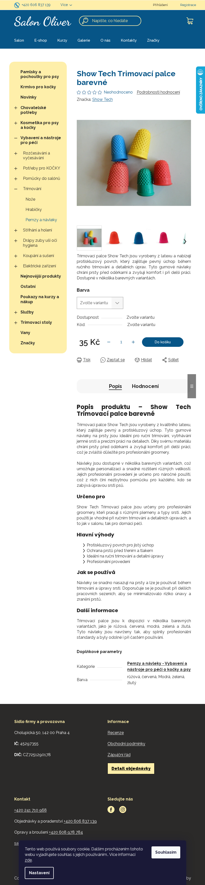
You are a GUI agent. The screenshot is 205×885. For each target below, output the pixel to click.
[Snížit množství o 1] (108, 342)
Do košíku (163, 342)
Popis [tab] (115, 386)
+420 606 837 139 (36, 5)
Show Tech (102, 99)
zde (28, 860)
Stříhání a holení (37, 230)
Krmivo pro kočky (38, 87)
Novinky (28, 97)
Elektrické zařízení (39, 266)
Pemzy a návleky (41, 219)
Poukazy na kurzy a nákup (39, 299)
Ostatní (28, 286)
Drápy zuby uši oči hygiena (40, 243)
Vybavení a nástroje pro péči (40, 140)
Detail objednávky (131, 768)
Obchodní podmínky (126, 743)
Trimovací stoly (36, 322)
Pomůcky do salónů (41, 178)
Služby (27, 312)
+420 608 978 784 (66, 832)
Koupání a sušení (38, 255)
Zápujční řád (119, 754)
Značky (27, 343)
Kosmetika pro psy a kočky (39, 125)
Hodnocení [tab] (145, 386)
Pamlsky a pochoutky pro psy (39, 74)
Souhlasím (165, 852)
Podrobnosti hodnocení (158, 92)
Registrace (188, 5)
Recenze (116, 732)
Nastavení (39, 872)
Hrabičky (34, 209)
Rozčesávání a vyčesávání (36, 155)
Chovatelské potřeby (33, 110)
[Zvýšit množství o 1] (133, 342)
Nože (30, 199)
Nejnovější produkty (40, 276)
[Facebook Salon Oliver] (111, 809)
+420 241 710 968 (30, 810)
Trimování (32, 188)
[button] (185, 241)
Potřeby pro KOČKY (41, 168)
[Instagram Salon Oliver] (122, 809)
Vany (25, 332)
